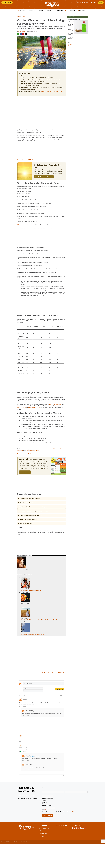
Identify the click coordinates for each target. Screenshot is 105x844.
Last (66, 790)
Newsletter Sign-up (91, 2)
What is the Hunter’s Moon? (26, 523)
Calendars (22, 10)
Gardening (49, 10)
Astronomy (40, 10)
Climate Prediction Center (55, 404)
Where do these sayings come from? (28, 519)
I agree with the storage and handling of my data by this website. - (59, 811)
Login (100, 2)
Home (18, 16)
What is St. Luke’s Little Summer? (27, 502)
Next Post (61, 672)
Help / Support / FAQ (44, 828)
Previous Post (48, 672)
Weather (31, 10)
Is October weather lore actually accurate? (30, 498)
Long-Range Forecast (45, 91)
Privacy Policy (72, 811)
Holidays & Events (71, 10)
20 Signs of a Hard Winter (34, 407)
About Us (43, 826)
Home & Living (59, 10)
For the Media (43, 830)
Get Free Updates (47, 815)
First (43, 790)
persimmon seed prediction (32, 450)
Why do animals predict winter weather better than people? (34, 507)
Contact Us (43, 836)
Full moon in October (21, 224)
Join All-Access (25, 472)
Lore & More (82, 10)
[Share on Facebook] (21, 34)
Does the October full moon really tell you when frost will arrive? (35, 511)
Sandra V (31, 711)
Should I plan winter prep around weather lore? (31, 515)
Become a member (7, 2)
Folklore (23, 16)
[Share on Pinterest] (23, 34)
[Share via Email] (18, 34)
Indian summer (28, 228)
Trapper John (32, 756)
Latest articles (81, 2)
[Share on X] (26, 34)
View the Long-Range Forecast (43, 176)
